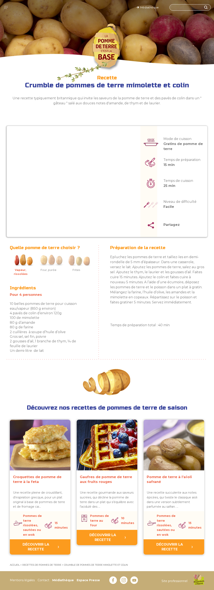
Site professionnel (174, 581)
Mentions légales (22, 580)
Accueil (15, 564)
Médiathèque (149, 7)
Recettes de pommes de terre (41, 564)
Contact (43, 580)
